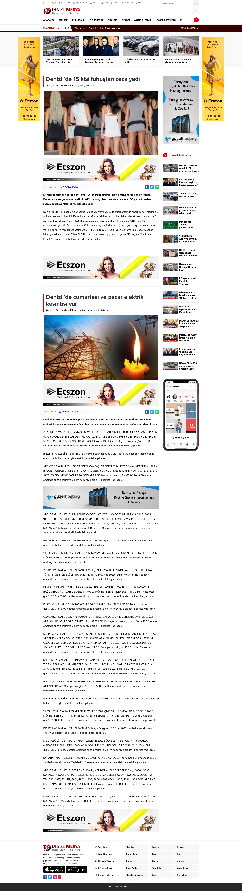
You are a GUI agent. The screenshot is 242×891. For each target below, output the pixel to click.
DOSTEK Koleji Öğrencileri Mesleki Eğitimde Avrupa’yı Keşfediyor (188, 256)
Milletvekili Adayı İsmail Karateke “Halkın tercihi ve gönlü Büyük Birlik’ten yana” (188, 298)
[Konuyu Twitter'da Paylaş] (152, 187)
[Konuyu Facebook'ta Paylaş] (147, 187)
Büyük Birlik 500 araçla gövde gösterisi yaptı (188, 366)
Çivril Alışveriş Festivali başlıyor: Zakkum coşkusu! (99, 61)
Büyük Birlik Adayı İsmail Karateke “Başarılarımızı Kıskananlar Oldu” (189, 325)
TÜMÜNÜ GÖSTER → (190, 28)
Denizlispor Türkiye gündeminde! (186, 225)
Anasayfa (50, 85)
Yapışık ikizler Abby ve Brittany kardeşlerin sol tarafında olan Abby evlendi (188, 242)
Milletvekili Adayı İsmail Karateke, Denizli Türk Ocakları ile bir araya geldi (188, 341)
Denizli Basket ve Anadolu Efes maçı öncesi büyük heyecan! (59, 62)
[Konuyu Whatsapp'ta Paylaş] (157, 187)
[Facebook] (45, 877)
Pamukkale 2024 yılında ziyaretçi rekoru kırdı (178, 61)
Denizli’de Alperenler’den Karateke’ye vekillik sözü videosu (187, 312)
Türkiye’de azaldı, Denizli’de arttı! (90, 28)
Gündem (59, 85)
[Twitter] (50, 877)
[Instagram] (55, 877)
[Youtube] (59, 877)
